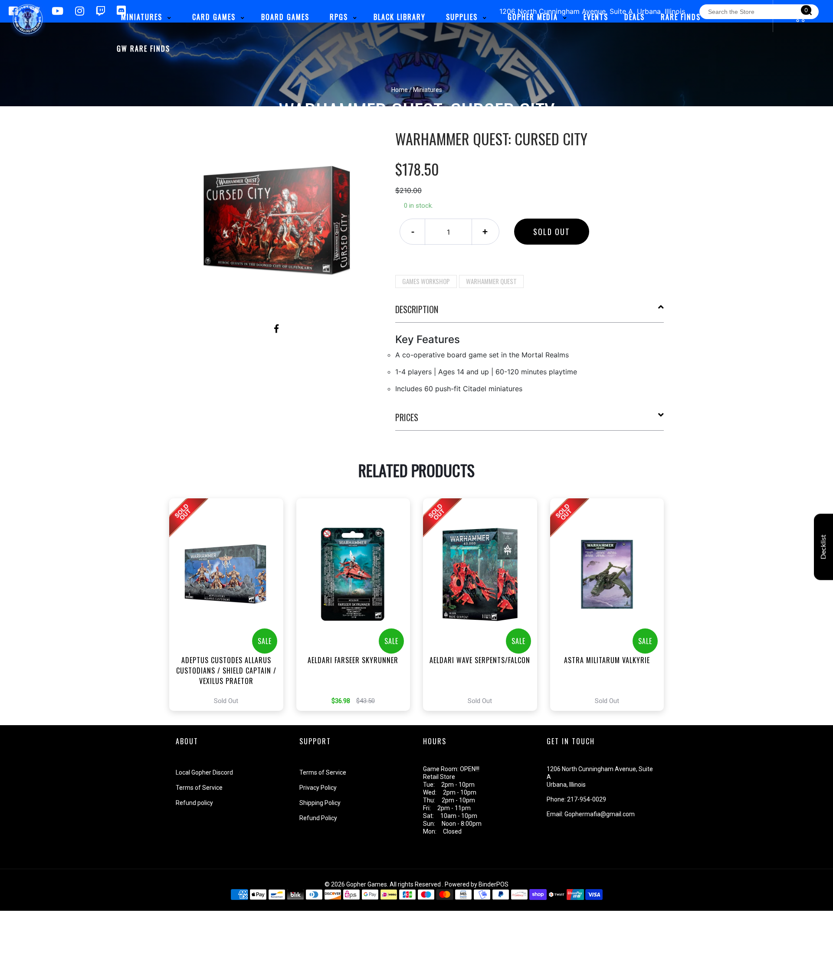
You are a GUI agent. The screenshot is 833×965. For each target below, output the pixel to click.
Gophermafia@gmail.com (599, 814)
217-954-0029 (586, 799)
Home (399, 89)
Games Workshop (426, 281)
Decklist (823, 546)
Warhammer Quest (491, 281)
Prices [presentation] (406, 417)
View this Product (230, 604)
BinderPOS (493, 884)
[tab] (529, 313)
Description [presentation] (416, 309)
